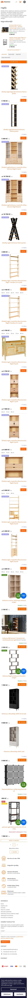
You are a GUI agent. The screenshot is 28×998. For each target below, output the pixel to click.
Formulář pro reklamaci (7, 917)
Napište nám (4, 906)
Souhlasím (20, 994)
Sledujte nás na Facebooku (10, 954)
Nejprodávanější (6, 57)
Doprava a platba (5, 909)
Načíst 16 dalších (14, 840)
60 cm (12, 292)
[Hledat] (16, 1)
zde (11, 985)
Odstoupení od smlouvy (7, 915)
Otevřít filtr (14, 62)
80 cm (21, 292)
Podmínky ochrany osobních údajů (10, 913)
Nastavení (13, 989)
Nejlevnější (11, 54)
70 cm (17, 292)
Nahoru (14, 852)
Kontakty (3, 907)
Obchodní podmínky (6, 911)
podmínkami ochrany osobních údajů (12, 937)
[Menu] (24, 1)
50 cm (7, 292)
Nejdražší (18, 54)
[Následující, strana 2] (14, 844)
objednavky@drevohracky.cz (10, 949)
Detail (23, 100)
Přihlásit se (5, 941)
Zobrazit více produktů (13, 50)
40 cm (3, 292)
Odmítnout (7, 994)
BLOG (2, 904)
